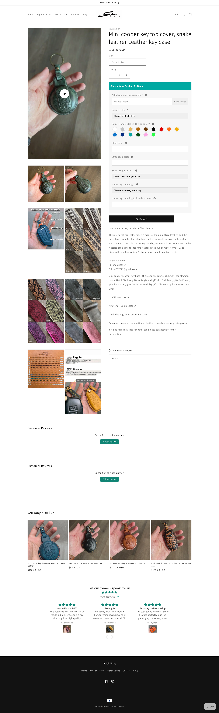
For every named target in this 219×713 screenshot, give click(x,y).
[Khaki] (130, 129)
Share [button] (115, 358)
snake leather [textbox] (120, 109)
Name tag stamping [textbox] (147, 184)
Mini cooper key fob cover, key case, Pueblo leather (47, 564)
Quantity (112, 69)
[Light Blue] (115, 134)
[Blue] (123, 134)
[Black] (154, 129)
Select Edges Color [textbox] (131, 170)
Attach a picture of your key (142, 95)
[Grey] (123, 129)
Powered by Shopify (117, 706)
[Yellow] (177, 129)
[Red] (161, 129)
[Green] (138, 134)
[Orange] (169, 129)
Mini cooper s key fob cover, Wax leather (127, 563)
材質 (111, 56)
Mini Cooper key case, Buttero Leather (85, 563)
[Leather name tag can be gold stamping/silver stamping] (137, 184)
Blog (135, 670)
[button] (177, 14)
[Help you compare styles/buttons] (146, 95)
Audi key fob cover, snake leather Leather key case (171, 564)
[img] (109, 592)
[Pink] (146, 134)
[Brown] (138, 129)
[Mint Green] (130, 134)
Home (84, 670)
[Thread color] (153, 124)
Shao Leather (105, 706)
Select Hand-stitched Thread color (137, 123)
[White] (115, 129)
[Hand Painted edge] (136, 170)
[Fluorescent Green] (154, 134)
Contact (126, 670)
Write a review (109, 441)
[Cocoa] (146, 129)
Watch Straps (113, 670)
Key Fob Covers (97, 670)
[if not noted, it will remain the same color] (126, 143)
